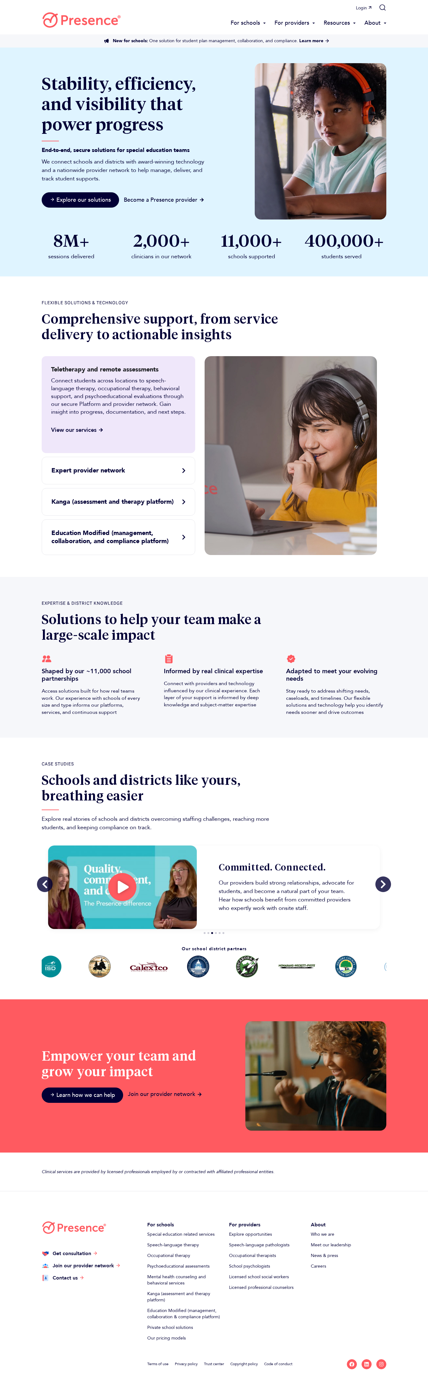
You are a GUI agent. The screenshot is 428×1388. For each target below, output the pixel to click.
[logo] (81, 20)
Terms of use (158, 1363)
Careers (318, 1266)
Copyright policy (244, 1363)
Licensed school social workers (259, 1277)
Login (361, 8)
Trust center (214, 1363)
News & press (324, 1256)
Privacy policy (186, 1363)
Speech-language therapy (173, 1245)
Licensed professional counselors (261, 1287)
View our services (74, 430)
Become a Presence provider (160, 200)
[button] (382, 7)
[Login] (370, 7)
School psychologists (249, 1266)
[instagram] (381, 1364)
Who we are (322, 1234)
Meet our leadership (331, 1245)
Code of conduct (278, 1363)
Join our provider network (161, 1094)
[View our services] (101, 430)
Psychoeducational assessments (178, 1266)
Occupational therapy (168, 1256)
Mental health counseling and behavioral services (176, 1280)
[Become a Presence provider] (202, 200)
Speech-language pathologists (259, 1245)
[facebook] (352, 1364)
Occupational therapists (252, 1256)
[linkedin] (367, 1364)
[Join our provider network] (199, 1094)
